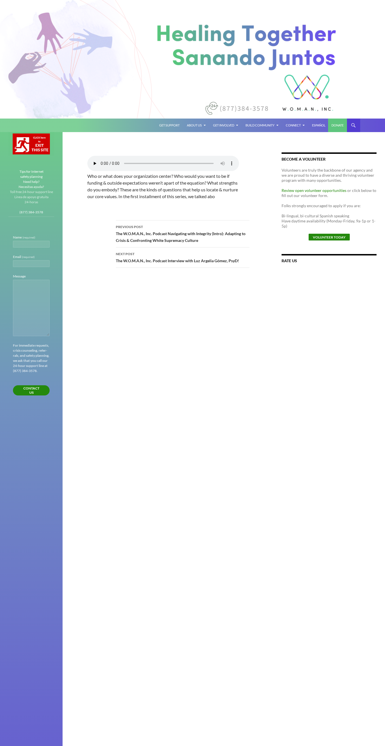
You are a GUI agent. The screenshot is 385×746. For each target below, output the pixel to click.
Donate (337, 125)
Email (24, 257)
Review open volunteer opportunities (314, 190)
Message (19, 276)
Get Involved (223, 125)
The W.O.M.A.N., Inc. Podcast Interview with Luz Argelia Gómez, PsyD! (177, 257)
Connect (293, 125)
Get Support (169, 125)
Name (24, 237)
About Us (194, 125)
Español (319, 125)
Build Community (260, 125)
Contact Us (31, 390)
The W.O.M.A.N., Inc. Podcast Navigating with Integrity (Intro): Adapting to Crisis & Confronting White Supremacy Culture (180, 234)
